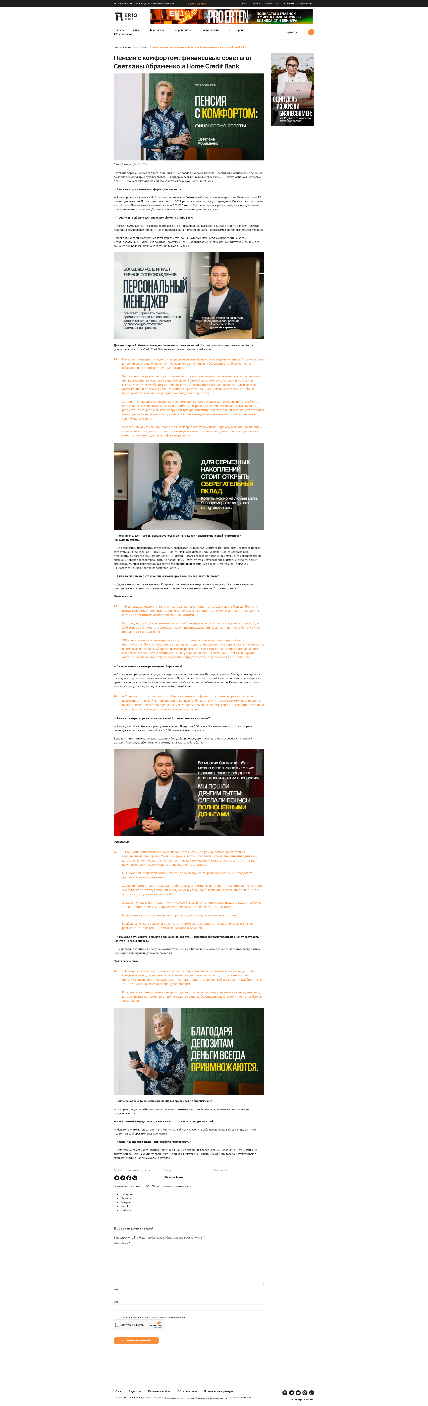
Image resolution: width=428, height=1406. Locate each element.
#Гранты (245, 3)
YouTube (125, 1210)
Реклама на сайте (159, 1391)
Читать (136, 47)
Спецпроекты (210, 30)
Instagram (127, 1194)
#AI (277, 3)
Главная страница (122, 47)
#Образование (304, 3)
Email (117, 1301)
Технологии (157, 30)
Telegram (126, 1202)
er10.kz (124, 181)
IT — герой (236, 30)
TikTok (124, 1206)
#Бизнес (256, 3)
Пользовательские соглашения (180, 1398)
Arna (200, 886)
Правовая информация (218, 1391)
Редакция (135, 1391)
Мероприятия (183, 30)
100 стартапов (123, 34)
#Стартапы (288, 3)
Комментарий (122, 1243)
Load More (189, 1359)
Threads (125, 1198)
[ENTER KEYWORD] (311, 32)
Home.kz (128, 385)
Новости (119, 30)
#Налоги (268, 3)
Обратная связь (187, 1391)
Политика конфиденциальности (211, 1398)
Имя (116, 1289)
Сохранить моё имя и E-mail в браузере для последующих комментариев (152, 1317)
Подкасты (291, 32)
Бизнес (135, 30)
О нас (118, 1391)
